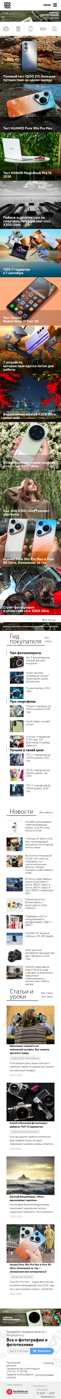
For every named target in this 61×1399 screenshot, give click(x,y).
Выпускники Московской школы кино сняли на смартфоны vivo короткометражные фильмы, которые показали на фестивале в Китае (39, 864)
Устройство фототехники (24, 1131)
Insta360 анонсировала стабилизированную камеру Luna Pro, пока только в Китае (38, 826)
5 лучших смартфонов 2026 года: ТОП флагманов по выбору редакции (38, 741)
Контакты (49, 1363)
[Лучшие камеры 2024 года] (17, 693)
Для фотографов (44, 1375)
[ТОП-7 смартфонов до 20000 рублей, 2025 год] (17, 760)
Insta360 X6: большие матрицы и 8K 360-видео (39, 935)
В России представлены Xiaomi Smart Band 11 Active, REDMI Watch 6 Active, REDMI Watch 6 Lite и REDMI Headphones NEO (39, 886)
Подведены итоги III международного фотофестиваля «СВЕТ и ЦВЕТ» (38, 921)
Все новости (46, 812)
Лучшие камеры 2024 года (38, 690)
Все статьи (48, 639)
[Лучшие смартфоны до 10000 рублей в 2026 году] (17, 711)
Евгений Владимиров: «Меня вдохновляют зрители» (27, 1198)
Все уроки (47, 996)
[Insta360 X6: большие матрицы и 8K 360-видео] (15, 939)
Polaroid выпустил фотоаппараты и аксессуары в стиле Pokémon (36, 904)
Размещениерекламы (13, 1364)
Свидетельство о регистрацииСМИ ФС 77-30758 (23, 1370)
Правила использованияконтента (20, 1376)
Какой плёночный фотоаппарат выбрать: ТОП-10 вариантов (28, 1124)
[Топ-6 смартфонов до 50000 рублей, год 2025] (17, 775)
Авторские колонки (21, 1276)
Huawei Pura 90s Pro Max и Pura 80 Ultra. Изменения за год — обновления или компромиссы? (30, 1268)
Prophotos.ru (47, 1396)
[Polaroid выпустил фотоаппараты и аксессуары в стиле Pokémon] (15, 905)
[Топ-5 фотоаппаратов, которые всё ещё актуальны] (17, 662)
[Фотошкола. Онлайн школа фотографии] (17, 1391)
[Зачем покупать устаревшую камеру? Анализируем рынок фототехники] (17, 678)
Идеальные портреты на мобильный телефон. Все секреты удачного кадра (29, 1049)
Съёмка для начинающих (25, 1058)
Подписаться (44, 1351)
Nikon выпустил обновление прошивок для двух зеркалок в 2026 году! (39, 954)
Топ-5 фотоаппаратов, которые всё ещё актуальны (38, 660)
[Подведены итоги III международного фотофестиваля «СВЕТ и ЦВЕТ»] (15, 922)
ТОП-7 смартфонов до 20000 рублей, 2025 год (38, 757)
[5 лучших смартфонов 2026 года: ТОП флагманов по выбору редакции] (17, 741)
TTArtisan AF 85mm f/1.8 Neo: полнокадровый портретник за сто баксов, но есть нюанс (39, 843)
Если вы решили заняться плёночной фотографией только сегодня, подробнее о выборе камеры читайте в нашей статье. (31, 1140)
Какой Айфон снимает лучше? (38, 723)
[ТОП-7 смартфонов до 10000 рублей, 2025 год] (17, 790)
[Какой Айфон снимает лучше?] (17, 726)
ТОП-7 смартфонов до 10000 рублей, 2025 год (38, 788)
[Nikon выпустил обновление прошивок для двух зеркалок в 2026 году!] (15, 955)
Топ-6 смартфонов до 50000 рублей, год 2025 (38, 773)
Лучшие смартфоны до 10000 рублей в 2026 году (38, 709)
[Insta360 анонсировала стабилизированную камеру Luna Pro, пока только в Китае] (15, 827)
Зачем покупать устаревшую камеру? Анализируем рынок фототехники (37, 677)
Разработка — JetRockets (40, 1387)
